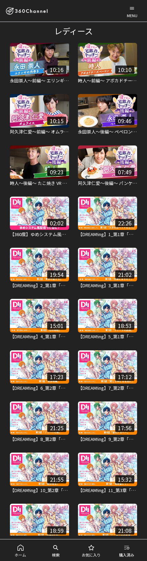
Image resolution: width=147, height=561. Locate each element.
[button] (132, 11)
